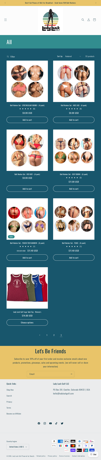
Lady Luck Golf (17, 456)
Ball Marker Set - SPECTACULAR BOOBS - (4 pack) (27, 105)
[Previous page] (40, 335)
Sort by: (60, 56)
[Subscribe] (71, 374)
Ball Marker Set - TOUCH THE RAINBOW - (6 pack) (27, 243)
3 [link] (61, 335)
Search (9, 395)
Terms (9, 407)
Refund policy (41, 456)
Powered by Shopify (28, 456)
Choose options (27, 322)
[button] (5, 20)
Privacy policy (52, 456)
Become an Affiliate (14, 413)
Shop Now (10, 389)
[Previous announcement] (5, 3)
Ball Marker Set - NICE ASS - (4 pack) (74, 105)
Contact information (78, 456)
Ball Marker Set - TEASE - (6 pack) (73, 243)
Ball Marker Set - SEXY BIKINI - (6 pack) (74, 174)
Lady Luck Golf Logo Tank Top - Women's (27, 312)
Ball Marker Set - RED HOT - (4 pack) (27, 174)
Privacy (9, 401)
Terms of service (64, 456)
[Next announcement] (96, 3)
